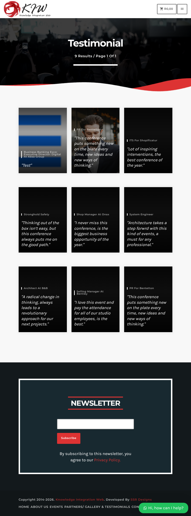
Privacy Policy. (107, 459)
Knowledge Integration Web (80, 500)
